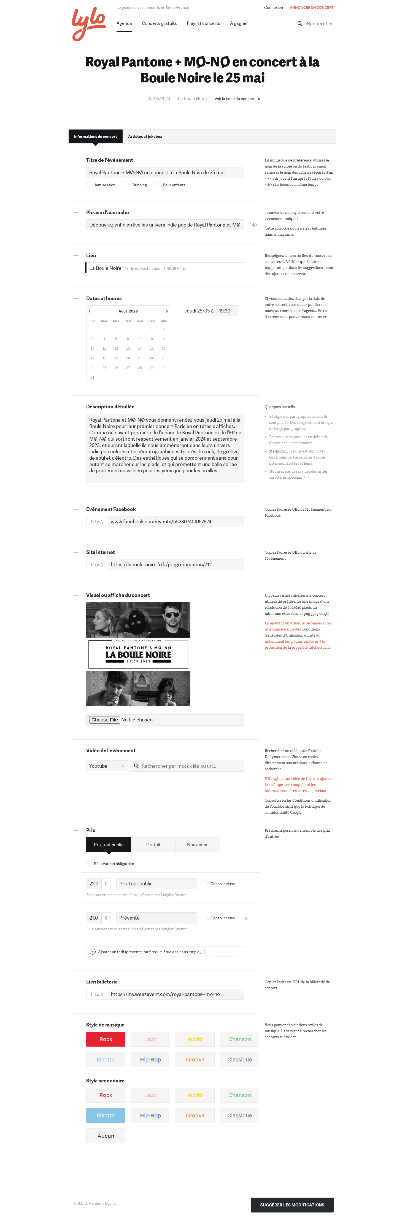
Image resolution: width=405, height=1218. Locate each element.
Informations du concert (95, 136)
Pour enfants (174, 184)
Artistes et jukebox (145, 136)
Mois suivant (167, 311)
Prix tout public (109, 845)
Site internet (100, 552)
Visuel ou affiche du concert (118, 595)
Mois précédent (89, 311)
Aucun (106, 1135)
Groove (195, 1059)
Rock (105, 1039)
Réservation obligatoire (114, 863)
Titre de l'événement (109, 160)
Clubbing (139, 184)
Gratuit (153, 845)
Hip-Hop (150, 1059)
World (195, 1039)
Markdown (278, 451)
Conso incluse (222, 883)
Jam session (104, 184)
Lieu (91, 255)
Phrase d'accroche (107, 212)
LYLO (89, 24)
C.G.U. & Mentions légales (95, 1203)
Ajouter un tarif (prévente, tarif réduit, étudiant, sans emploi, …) (152, 951)
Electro (106, 1059)
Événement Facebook (111, 509)
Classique (239, 1059)
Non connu (198, 845)
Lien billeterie (102, 982)
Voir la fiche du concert (235, 98)
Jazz (150, 1039)
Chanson (239, 1039)
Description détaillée (110, 406)
